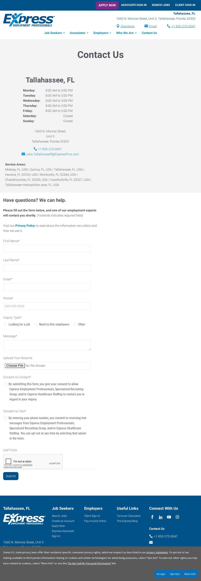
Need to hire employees (54, 324)
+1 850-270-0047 (183, 26)
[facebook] (152, 517)
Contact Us (149, 33)
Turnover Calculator (129, 515)
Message (10, 336)
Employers (100, 33)
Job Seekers (53, 33)
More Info (190, 574)
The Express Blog (127, 521)
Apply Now (107, 5)
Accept (161, 574)
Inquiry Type (12, 317)
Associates (77, 33)
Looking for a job (19, 324)
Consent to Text (14, 411)
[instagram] (177, 517)
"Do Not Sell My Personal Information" (89, 563)
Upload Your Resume (17, 358)
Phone (8, 298)
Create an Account (63, 521)
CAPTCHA (10, 450)
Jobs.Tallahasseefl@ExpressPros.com (52, 154)
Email (153, 26)
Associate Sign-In (134, 4)
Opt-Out (175, 574)
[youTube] (169, 517)
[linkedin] (160, 517)
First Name (11, 241)
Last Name (11, 260)
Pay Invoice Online (95, 521)
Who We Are (125, 33)
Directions (127, 26)
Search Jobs (161, 4)
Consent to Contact (17, 377)
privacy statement (157, 552)
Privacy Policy (25, 225)
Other (81, 324)
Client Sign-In (185, 4)
